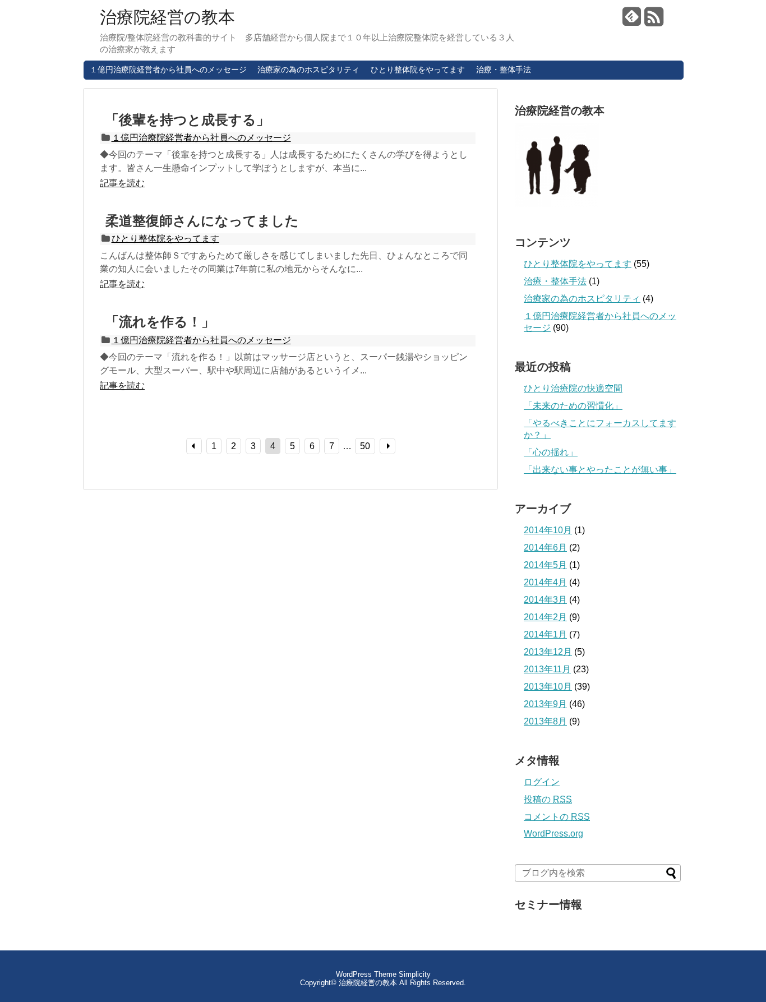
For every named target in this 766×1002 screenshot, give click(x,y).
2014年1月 (545, 634)
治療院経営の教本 (167, 17)
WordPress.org (553, 833)
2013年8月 (545, 721)
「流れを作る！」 (160, 321)
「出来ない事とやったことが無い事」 (600, 469)
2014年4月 (545, 582)
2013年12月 (548, 652)
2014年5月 (545, 565)
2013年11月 (547, 669)
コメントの (557, 816)
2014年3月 (545, 599)
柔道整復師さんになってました (202, 220)
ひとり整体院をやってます (418, 69)
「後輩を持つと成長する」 (187, 119)
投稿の (548, 799)
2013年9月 (545, 704)
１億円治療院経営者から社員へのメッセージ (168, 69)
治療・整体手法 (503, 69)
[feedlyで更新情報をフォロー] (632, 21)
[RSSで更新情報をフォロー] (653, 21)
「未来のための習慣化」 (573, 405)
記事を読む (122, 183)
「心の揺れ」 (551, 452)
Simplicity (415, 974)
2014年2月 (545, 617)
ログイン (542, 782)
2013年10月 (548, 686)
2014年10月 (548, 530)
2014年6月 (545, 547)
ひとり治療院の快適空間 (573, 388)
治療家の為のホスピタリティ (308, 69)
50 (365, 446)
